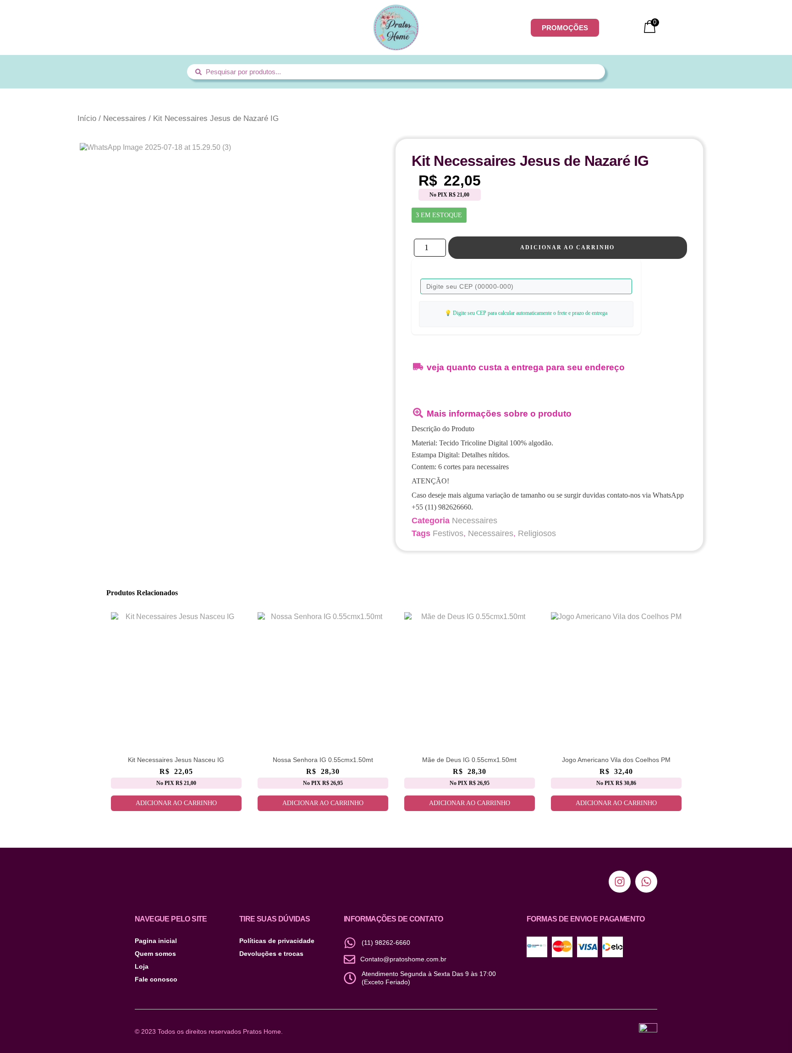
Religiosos (537, 533)
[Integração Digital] (648, 1031)
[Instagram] (620, 882)
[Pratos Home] (396, 27)
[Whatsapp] (646, 882)
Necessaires (124, 118)
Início (86, 118)
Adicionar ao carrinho (567, 247)
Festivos (448, 533)
